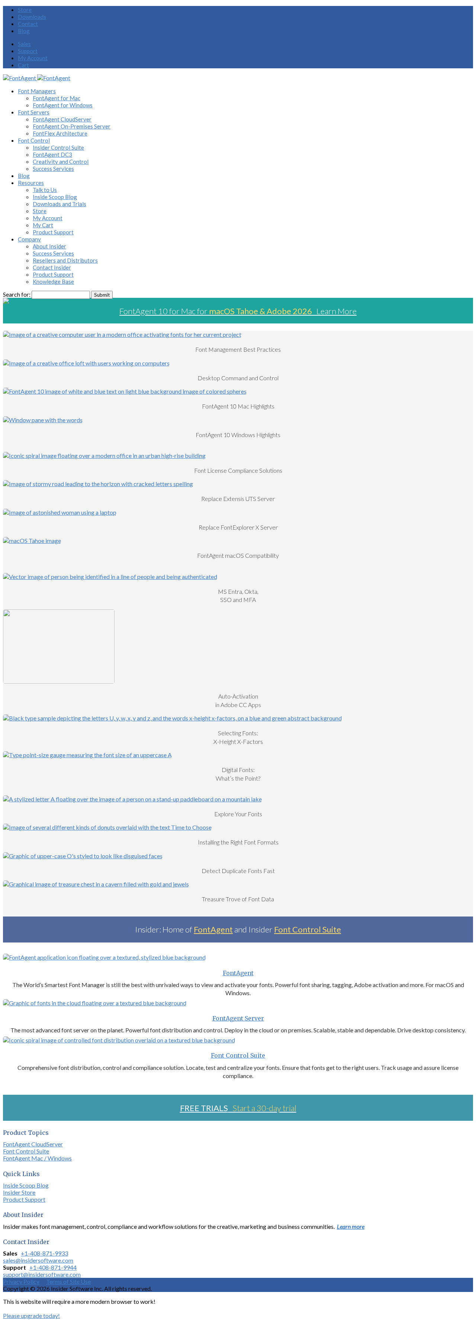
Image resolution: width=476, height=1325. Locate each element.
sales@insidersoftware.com (38, 1260)
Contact (28, 23)
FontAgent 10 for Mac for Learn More (238, 311)
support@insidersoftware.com (42, 1274)
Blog (24, 30)
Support (28, 51)
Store (25, 9)
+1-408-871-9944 (53, 1267)
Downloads (32, 16)
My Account (33, 58)
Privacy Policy (21, 1281)
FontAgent (213, 929)
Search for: (16, 294)
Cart (23, 65)
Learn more (350, 1226)
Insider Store (19, 1192)
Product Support (24, 1199)
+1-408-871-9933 (44, 1253)
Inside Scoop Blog (26, 1185)
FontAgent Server (238, 1018)
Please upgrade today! (31, 1315)
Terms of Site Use (68, 1281)
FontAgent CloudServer (33, 1143)
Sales (24, 43)
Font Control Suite (307, 929)
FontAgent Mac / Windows (37, 1158)
